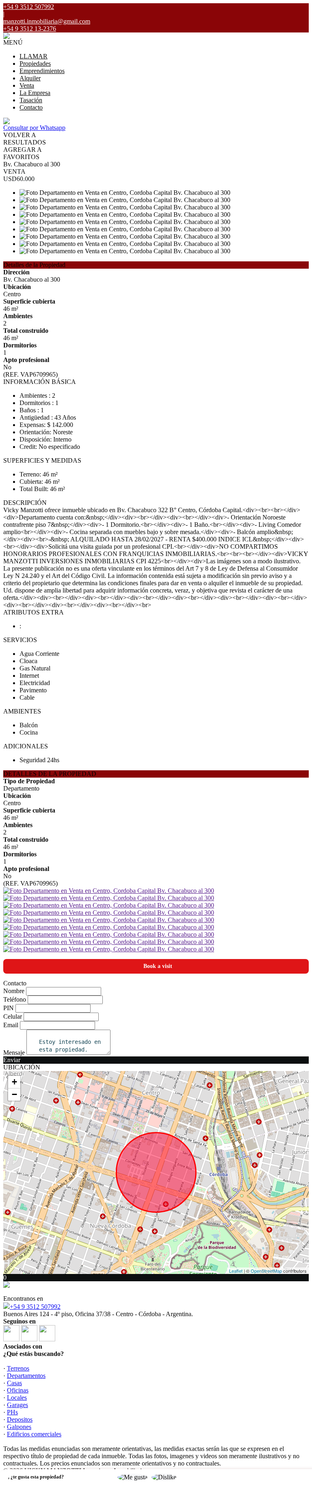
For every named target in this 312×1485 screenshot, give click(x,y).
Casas (14, 1382)
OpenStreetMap (266, 1270)
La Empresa (35, 92)
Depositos (19, 1419)
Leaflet (236, 1270)
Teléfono (14, 999)
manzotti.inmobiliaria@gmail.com (46, 21)
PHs (12, 1412)
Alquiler (30, 78)
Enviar (11, 1059)
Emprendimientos (42, 70)
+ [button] (14, 1082)
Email (10, 1025)
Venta (27, 85)
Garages (17, 1404)
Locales (17, 1397)
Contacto (31, 107)
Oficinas (17, 1390)
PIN (8, 1007)
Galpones (19, 1426)
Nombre (13, 990)
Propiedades (35, 63)
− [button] (14, 1094)
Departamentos (26, 1375)
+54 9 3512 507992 (35, 1306)
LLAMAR (34, 56)
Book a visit (157, 966)
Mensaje (14, 1052)
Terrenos (18, 1368)
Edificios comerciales (34, 1434)
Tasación (31, 100)
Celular (12, 1016)
